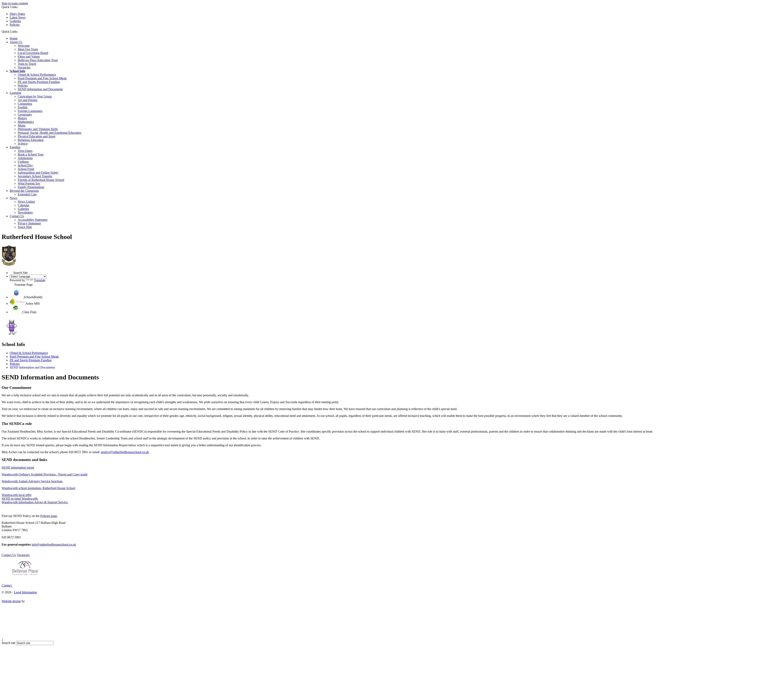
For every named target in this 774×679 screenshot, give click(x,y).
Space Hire (25, 227)
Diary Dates (17, 14)
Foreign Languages (30, 111)
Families (15, 147)
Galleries (15, 21)
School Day (25, 165)
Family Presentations (31, 187)
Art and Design (27, 100)
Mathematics (26, 122)
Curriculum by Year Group (35, 96)
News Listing (26, 201)
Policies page (48, 516)
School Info (17, 71)
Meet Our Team (28, 49)
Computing (25, 103)
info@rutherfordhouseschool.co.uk (54, 544)
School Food (26, 169)
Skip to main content (15, 3)
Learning (15, 92)
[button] (19, 31)
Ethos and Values (29, 56)
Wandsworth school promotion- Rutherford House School (38, 488)
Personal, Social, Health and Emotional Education (49, 132)
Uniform (23, 161)
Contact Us (17, 216)
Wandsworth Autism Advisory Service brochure (32, 481)
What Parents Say (29, 183)
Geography (25, 114)
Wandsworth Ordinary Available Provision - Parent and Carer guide (44, 474)
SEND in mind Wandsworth (20, 498)
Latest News (18, 17)
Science (23, 143)
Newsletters (25, 212)
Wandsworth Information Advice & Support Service (35, 502)
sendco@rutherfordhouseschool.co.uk (125, 452)
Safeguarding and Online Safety (38, 172)
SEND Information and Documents (40, 89)
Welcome (24, 45)
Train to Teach (27, 63)
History (22, 118)
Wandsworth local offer (16, 495)
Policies (15, 24)
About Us (16, 42)
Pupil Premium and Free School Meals (42, 78)
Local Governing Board (33, 53)
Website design (11, 601)
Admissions (25, 158)
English (22, 107)
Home (14, 38)
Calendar (23, 205)
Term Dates (25, 151)
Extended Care (27, 194)
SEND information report (18, 467)
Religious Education (31, 140)
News (13, 198)
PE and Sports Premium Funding (39, 82)
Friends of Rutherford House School (41, 180)
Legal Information (25, 592)
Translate (39, 280)
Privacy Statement (29, 223)
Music (22, 125)
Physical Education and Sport (36, 136)
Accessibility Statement (32, 219)
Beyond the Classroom (24, 190)
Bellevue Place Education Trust (38, 60)
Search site (8, 643)
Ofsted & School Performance (37, 74)
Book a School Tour (31, 154)
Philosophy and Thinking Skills (38, 129)
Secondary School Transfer (35, 176)
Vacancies (24, 67)
